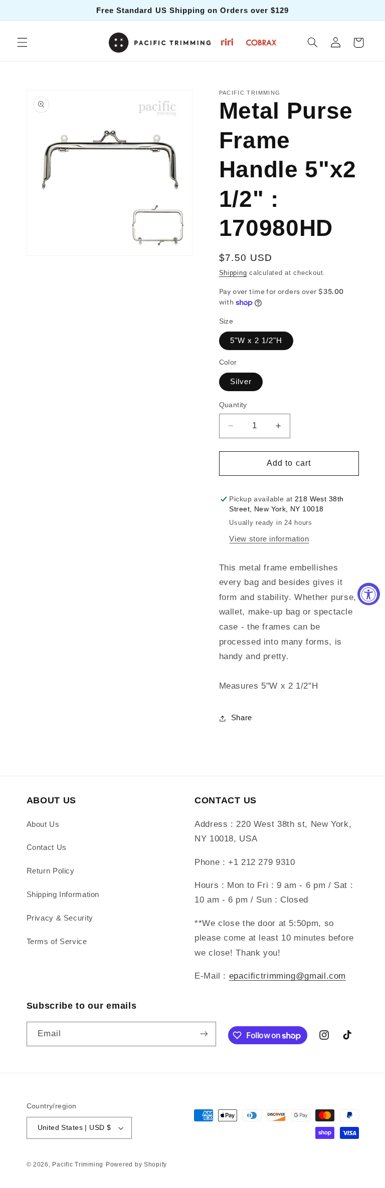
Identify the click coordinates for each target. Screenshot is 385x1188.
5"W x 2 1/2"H (256, 341)
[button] (22, 42)
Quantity (233, 405)
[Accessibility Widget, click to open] (368, 594)
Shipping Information (63, 894)
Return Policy (51, 871)
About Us (43, 824)
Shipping (233, 272)
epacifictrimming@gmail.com (287, 976)
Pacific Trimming (77, 1164)
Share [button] (241, 718)
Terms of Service (57, 942)
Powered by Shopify (136, 1164)
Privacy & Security (60, 918)
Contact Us (47, 847)
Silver (241, 382)
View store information (269, 539)
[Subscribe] (203, 1034)
